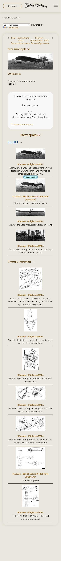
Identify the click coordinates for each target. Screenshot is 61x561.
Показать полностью (22, 124)
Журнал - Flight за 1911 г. (30, 164)
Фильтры (12, 6)
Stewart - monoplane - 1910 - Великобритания (40, 41)
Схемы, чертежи (19, 261)
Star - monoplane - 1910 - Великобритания (20, 41)
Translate (13, 27)
